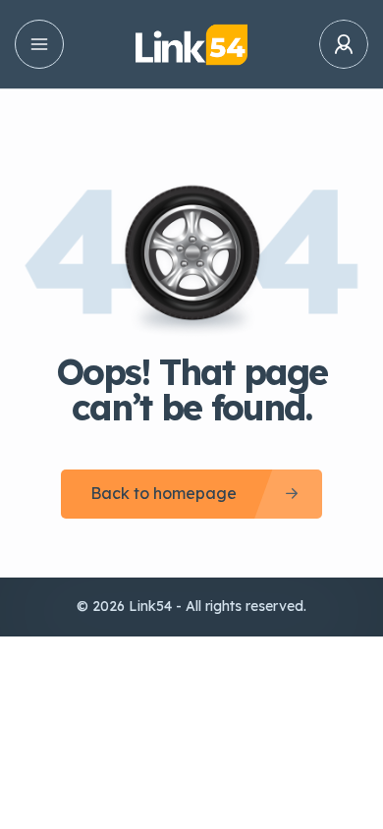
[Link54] (191, 45)
